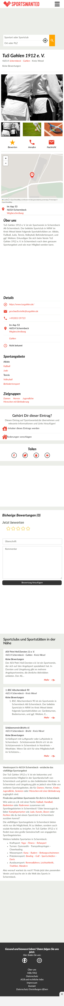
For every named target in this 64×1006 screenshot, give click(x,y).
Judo (5, 371)
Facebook (25, 960)
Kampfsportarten (17, 812)
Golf (37, 856)
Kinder (56, 788)
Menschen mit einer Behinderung (44, 791)
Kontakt (32, 986)
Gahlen (26, 61)
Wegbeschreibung (15, 213)
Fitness (31, 843)
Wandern (23, 866)
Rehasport (41, 843)
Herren (16, 398)
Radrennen (24, 805)
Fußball (6, 366)
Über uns (32, 970)
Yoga (23, 843)
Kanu (25, 853)
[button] (32, 175)
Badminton (8, 805)
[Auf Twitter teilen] (25, 455)
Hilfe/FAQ (32, 973)
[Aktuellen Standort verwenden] (45, 40)
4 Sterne (23, 529)
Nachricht (51, 147)
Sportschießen (48, 856)
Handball (48, 802)
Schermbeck (15, 61)
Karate (39, 812)
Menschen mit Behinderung (16, 402)
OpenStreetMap (7, 202)
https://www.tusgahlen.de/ (21, 304)
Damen (6, 398)
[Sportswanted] (24, 4)
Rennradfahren (33, 863)
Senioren (19, 791)
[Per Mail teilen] (47, 455)
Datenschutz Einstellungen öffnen (32, 989)
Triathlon (14, 866)
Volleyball (7, 379)
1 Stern (8, 529)
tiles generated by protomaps (39, 200)
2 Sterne (13, 529)
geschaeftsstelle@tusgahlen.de (23, 311)
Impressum (32, 983)
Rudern (34, 853)
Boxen (46, 812)
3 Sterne (18, 529)
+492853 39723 (17, 318)
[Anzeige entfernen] (61, 994)
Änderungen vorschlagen (19, 437)
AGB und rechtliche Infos (32, 979)
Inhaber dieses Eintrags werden (23, 428)
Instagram (39, 960)
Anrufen (32, 147)
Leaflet (5, 200)
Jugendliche (28, 398)
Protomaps (52, 200)
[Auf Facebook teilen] (14, 455)
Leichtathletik (47, 863)
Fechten (6, 815)
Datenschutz (32, 976)
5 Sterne (28, 529)
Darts (12, 859)
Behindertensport (11, 384)
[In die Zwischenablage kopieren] (36, 455)
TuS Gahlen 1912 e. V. (23, 55)
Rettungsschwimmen (49, 853)
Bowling (29, 856)
